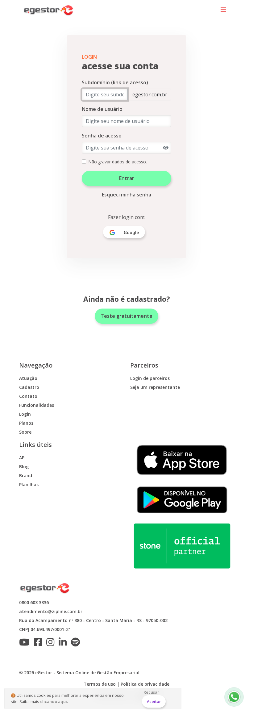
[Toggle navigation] (223, 10)
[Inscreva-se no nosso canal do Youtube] (26, 644)
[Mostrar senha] (166, 148)
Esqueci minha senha (126, 194)
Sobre (25, 432)
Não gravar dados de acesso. (117, 162)
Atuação (28, 378)
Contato (28, 396)
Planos (26, 423)
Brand (25, 475)
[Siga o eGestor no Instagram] (51, 644)
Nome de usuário (102, 109)
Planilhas (29, 484)
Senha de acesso (102, 135)
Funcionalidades (36, 405)
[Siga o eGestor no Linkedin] (64, 644)
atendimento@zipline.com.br (50, 611)
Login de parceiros (150, 378)
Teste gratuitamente (126, 316)
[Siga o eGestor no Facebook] (39, 644)
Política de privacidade (145, 684)
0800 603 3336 (34, 602)
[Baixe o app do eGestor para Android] (182, 499)
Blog (24, 466)
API (22, 458)
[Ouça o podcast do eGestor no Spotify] (77, 644)
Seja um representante (155, 387)
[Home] (49, 10)
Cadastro (29, 387)
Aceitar (154, 701)
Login (25, 414)
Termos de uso (100, 684)
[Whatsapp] (234, 697)
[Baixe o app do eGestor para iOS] (182, 459)
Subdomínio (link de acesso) (115, 82)
